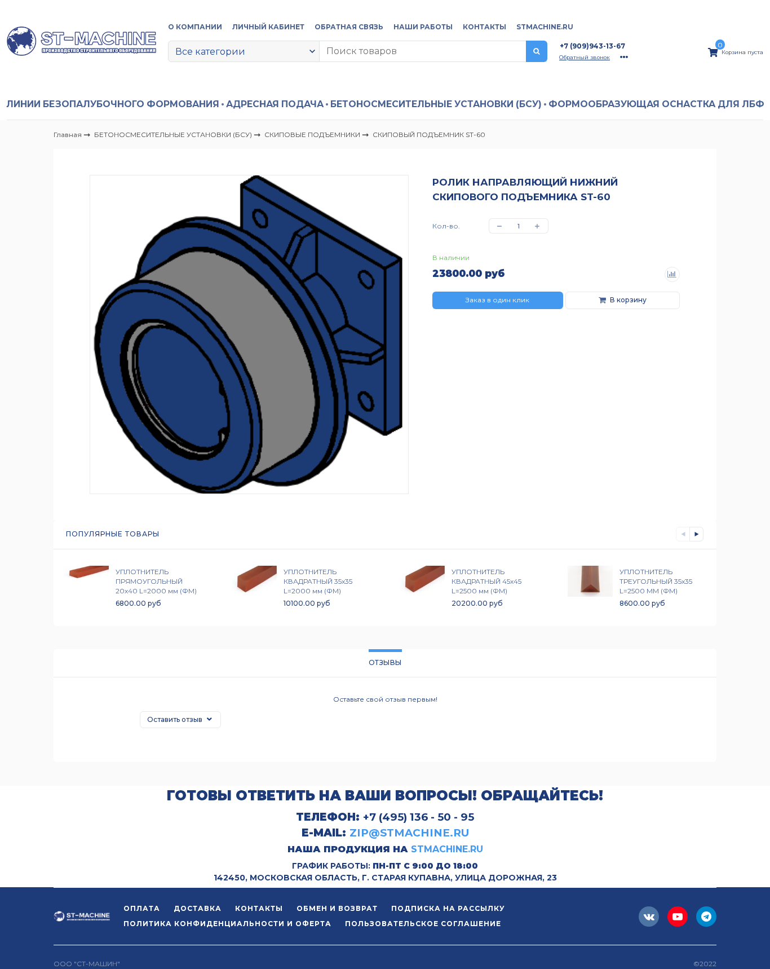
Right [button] (696, 534)
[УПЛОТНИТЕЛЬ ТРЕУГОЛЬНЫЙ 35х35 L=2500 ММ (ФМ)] (590, 587)
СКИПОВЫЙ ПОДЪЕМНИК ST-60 (429, 134)
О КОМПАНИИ (195, 27)
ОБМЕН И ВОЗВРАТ (337, 909)
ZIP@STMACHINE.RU (409, 832)
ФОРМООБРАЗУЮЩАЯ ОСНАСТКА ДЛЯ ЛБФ (656, 104)
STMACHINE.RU (544, 27)
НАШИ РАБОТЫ (423, 27)
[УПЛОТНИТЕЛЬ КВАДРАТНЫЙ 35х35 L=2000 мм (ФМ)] (254, 587)
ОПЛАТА (141, 909)
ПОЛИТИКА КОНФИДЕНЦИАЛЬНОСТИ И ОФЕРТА (227, 924)
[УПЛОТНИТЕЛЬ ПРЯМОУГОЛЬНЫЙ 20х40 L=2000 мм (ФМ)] (86, 587)
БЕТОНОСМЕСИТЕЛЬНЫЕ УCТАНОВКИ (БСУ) (436, 104)
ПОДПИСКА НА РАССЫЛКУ (448, 909)
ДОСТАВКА (198, 909)
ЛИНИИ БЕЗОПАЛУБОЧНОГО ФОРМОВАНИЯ (112, 104)
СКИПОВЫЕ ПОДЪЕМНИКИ (313, 134)
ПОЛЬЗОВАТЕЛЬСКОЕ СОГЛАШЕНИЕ (423, 924)
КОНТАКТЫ (484, 27)
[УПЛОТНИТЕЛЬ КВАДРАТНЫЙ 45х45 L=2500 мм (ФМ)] (422, 587)
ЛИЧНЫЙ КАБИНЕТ (268, 27)
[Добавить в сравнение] (672, 275)
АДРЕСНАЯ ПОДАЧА (275, 104)
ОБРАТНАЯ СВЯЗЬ (349, 27)
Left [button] (683, 534)
